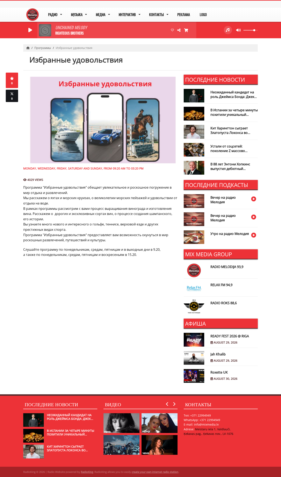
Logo (203, 14)
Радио (52, 14)
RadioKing (87, 472)
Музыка (76, 14)
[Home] (28, 48)
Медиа (100, 14)
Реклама (183, 14)
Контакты (156, 14)
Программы (43, 48)
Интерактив (127, 14)
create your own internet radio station (155, 472)
